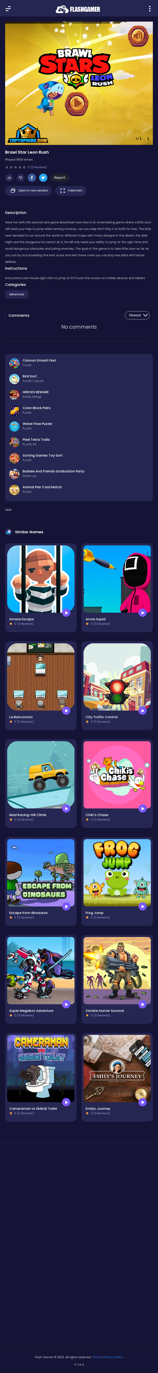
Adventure (16, 294)
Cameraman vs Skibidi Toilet (33, 1108)
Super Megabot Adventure (31, 1010)
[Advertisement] (79, 1185)
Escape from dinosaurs (28, 912)
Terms (96, 1357)
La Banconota (21, 717)
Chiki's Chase (97, 815)
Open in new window (32, 190)
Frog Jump (94, 912)
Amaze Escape (21, 619)
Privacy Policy (113, 1357)
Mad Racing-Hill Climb (27, 815)
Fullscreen (74, 190)
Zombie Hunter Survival (105, 1010)
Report (59, 177)
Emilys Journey (98, 1108)
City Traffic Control (102, 717)
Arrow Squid (96, 619)
